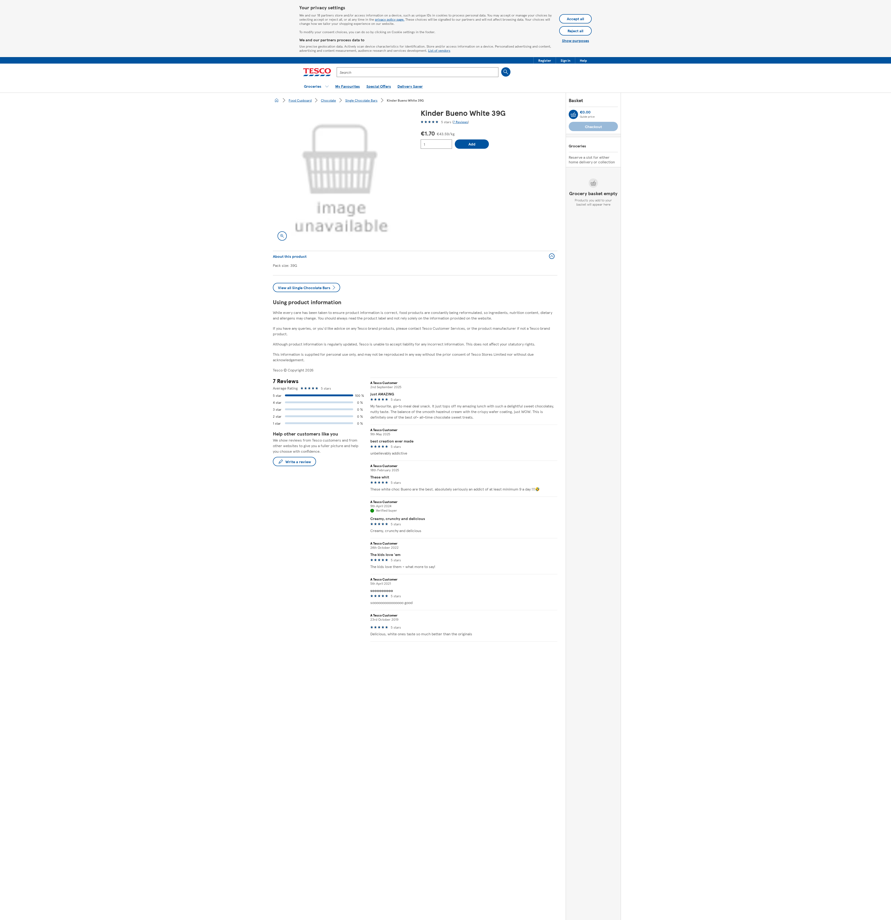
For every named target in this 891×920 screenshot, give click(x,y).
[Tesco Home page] (317, 72)
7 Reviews (460, 121)
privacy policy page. (389, 19)
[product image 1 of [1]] (341, 177)
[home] (276, 100)
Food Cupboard (300, 100)
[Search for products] (505, 72)
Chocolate (328, 100)
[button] (545, 60)
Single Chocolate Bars (361, 100)
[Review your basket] (573, 114)
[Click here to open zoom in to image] (282, 236)
